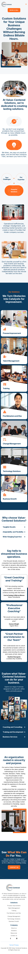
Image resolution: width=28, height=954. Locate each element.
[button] (26, 4)
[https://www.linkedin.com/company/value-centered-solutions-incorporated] (17, 938)
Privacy (16, 945)
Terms (11, 945)
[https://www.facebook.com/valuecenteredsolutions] (11, 938)
